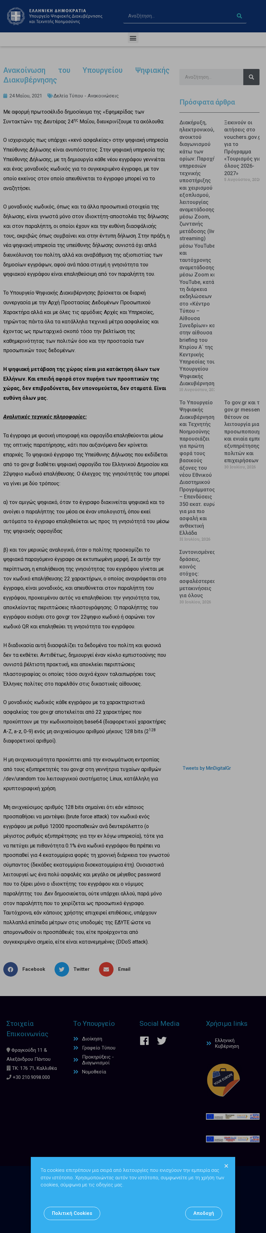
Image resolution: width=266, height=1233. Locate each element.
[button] (72, 1213)
